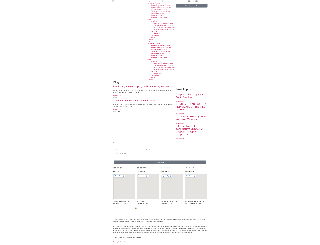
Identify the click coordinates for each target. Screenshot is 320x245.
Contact (150, 39)
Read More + (116, 95)
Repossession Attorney (158, 15)
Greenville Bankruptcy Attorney (164, 27)
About (149, 19)
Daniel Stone (158, 33)
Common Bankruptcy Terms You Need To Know (191, 118)
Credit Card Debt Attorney (159, 17)
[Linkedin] (152, 238)
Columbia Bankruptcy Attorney (164, 23)
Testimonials (155, 35)
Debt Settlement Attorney (159, 9)
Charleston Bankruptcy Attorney (164, 29)
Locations (154, 21)
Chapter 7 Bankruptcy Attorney (160, 5)
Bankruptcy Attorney (154, 3)
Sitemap (127, 242)
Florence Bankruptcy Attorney (163, 25)
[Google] (156, 238)
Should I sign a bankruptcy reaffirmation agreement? (141, 86)
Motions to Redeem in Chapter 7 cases (133, 100)
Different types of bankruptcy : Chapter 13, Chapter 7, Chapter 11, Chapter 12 (189, 130)
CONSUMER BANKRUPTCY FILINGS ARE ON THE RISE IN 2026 (191, 107)
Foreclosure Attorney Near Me (160, 11)
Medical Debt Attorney (158, 13)
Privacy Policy (117, 242)
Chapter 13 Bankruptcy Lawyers (161, 7)
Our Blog (153, 37)
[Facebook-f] (147, 238)
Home (149, 1)
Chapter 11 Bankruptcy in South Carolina (190, 96)
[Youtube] (161, 238)
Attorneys (154, 31)
